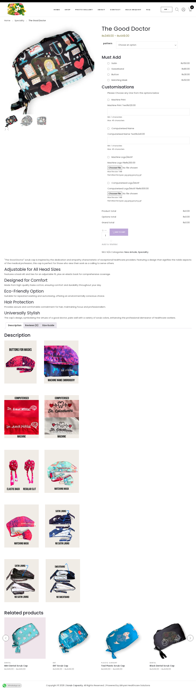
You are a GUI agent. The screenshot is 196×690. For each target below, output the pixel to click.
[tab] (15, 325)
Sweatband (117, 68)
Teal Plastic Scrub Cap (113, 665)
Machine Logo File (121, 162)
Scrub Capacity (74, 685)
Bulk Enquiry (133, 9)
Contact (115, 9)
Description (14, 325)
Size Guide (48, 325)
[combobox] (147, 44)
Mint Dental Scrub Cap (16, 665)
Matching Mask (119, 79)
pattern (107, 43)
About (101, 9)
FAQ (148, 9)
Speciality (19, 20)
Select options (14, 657)
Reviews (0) (31, 325)
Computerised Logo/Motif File (128, 188)
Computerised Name (122, 128)
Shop (67, 9)
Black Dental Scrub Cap (162, 665)
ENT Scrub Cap (60, 665)
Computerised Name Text (126, 133)
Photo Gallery (84, 9)
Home (57, 9)
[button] (190, 9)
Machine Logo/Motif (122, 157)
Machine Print (118, 99)
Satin (114, 63)
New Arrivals (130, 252)
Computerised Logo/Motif (125, 182)
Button (115, 74)
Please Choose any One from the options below (133, 92)
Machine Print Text (121, 105)
